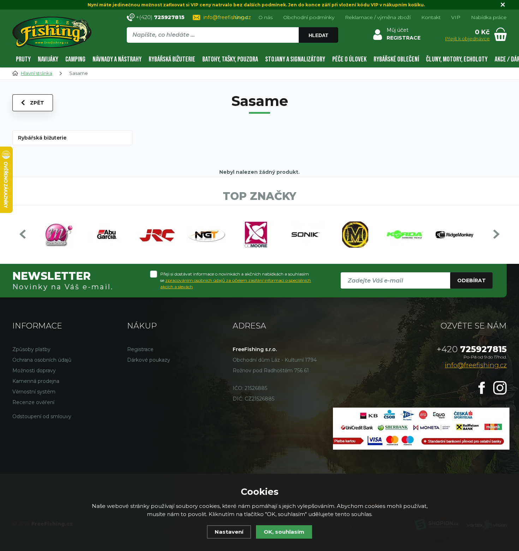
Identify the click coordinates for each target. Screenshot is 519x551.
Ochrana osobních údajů (41, 360)
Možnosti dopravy (34, 370)
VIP (455, 17)
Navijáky (48, 59)
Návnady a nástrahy (117, 59)
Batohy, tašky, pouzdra (230, 59)
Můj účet (397, 30)
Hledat (318, 35)
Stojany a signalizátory (295, 59)
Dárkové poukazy (148, 360)
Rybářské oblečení (396, 59)
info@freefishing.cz (227, 17)
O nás (265, 17)
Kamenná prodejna (35, 381)
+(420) (160, 17)
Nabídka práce (489, 17)
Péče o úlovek (349, 59)
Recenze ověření (33, 402)
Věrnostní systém (33, 392)
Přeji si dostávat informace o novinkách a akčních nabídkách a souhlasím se (235, 280)
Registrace (140, 349)
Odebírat (471, 280)
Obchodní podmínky (308, 17)
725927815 (472, 349)
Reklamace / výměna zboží (378, 17)
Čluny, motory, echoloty (457, 59)
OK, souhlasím (284, 531)
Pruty (23, 59)
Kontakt (431, 17)
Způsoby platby (31, 349)
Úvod (241, 17)
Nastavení (229, 531)
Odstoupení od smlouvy (41, 416)
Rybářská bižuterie (172, 59)
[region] (232, 50)
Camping (75, 59)
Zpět (37, 103)
